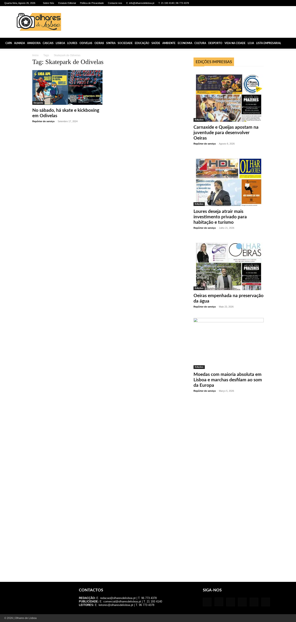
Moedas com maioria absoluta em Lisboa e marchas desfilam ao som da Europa (228, 380)
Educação (142, 43)
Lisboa (60, 43)
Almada (19, 43)
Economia (185, 43)
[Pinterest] (274, 3)
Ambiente (169, 43)
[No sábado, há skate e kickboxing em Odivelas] (67, 87)
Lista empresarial (268, 43)
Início (35, 55)
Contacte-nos (115, 3)
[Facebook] (252, 3)
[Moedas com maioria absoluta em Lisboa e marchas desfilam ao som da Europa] (229, 343)
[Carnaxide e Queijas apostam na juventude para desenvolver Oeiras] (229, 96)
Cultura (200, 43)
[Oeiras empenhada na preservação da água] (229, 264)
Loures (72, 43)
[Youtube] (288, 3)
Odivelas (86, 43)
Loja (251, 43)
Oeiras (99, 43)
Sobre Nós (48, 3)
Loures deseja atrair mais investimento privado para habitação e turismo (220, 217)
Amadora (34, 43)
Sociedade (125, 43)
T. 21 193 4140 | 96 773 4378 (173, 3)
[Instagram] (260, 3)
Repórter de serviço (43, 121)
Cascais (48, 43)
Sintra (110, 43)
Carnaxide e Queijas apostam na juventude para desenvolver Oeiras (226, 132)
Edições (199, 119)
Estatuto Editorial (67, 3)
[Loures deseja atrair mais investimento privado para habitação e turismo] (229, 180)
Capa (8, 43)
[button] (291, 43)
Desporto (215, 43)
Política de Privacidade (92, 3)
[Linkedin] (267, 3)
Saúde (155, 43)
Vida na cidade (235, 43)
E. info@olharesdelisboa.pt (140, 3)
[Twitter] (281, 3)
